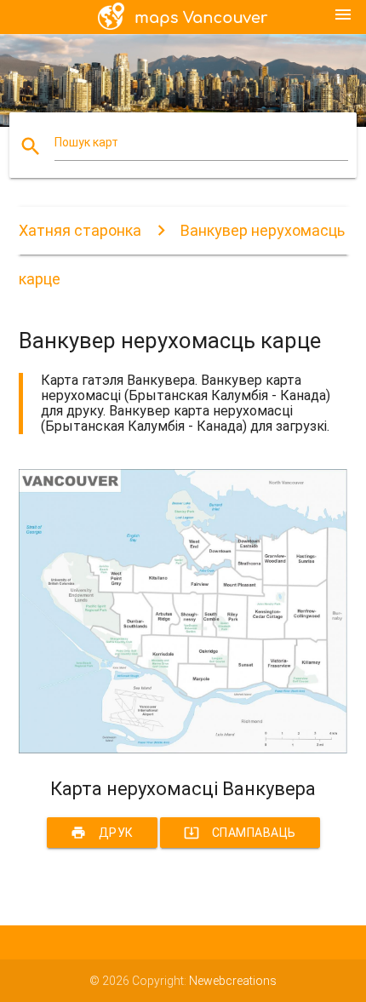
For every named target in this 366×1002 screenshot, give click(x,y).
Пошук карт (86, 142)
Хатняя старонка (80, 230)
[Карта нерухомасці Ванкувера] (183, 749)
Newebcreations (233, 981)
